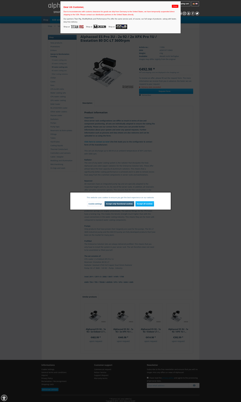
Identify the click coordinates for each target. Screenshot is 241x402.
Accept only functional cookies (119, 204)
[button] (4, 398)
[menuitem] (195, 3)
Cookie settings (95, 204)
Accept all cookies (145, 204)
